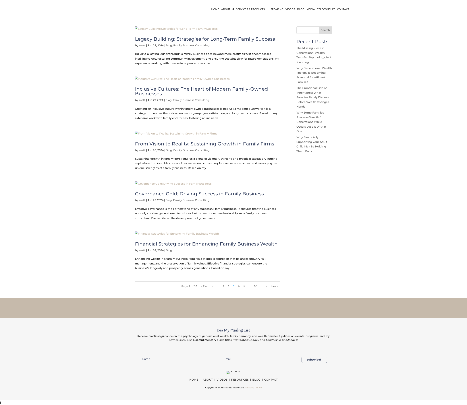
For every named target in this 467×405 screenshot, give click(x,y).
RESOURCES (240, 379)
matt (142, 45)
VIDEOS (222, 379)
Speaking (277, 9)
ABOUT (208, 379)
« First (205, 286)
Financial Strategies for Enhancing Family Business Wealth (206, 244)
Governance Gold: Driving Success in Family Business (199, 194)
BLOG (256, 379)
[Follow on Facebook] (219, 307)
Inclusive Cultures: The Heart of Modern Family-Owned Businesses (201, 91)
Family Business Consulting (191, 45)
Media (310, 9)
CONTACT (271, 379)
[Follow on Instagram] (229, 307)
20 (255, 286)
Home (215, 9)
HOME (194, 379)
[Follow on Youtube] (248, 307)
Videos (290, 9)
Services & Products (250, 9)
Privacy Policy (253, 387)
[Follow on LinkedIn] (238, 307)
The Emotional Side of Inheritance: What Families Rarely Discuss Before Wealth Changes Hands (312, 97)
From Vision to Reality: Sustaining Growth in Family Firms (204, 144)
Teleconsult (326, 9)
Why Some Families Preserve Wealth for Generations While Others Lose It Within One (311, 122)
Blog (300, 9)
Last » (274, 286)
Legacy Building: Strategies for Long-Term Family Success (205, 39)
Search (325, 30)
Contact (343, 9)
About (225, 9)
